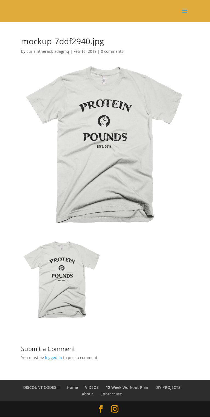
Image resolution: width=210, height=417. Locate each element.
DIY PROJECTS (167, 387)
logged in (53, 357)
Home (72, 387)
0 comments (112, 51)
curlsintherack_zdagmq (48, 51)
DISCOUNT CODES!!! (41, 387)
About (87, 393)
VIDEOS (92, 387)
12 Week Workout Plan (127, 387)
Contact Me (111, 393)
